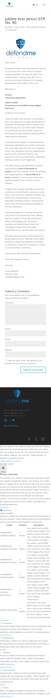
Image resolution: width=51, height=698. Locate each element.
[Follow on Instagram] (43, 439)
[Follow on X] (36, 439)
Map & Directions (11, 426)
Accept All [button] (17, 461)
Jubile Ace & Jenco (38, 27)
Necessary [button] (4, 507)
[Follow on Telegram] (13, 420)
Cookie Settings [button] (6, 461)
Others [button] (3, 685)
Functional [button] (4, 620)
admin (10, 27)
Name (8, 329)
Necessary (7, 510)
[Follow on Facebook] (29, 439)
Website (8, 350)
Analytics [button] (3, 649)
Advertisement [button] (6, 667)
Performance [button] (5, 635)
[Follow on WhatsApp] (6, 420)
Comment (10, 302)
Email (8, 339)
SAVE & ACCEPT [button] (6, 696)
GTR (28, 27)
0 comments (12, 30)
